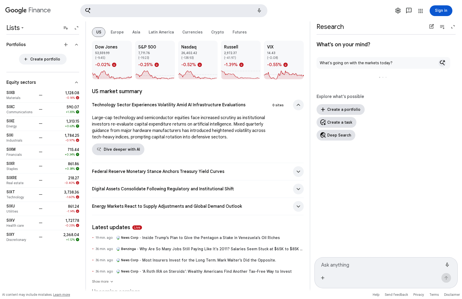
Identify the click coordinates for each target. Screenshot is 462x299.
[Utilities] (21, 209)
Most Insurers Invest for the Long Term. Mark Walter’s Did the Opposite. (209, 260)
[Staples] (21, 166)
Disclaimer (452, 295)
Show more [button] (103, 281)
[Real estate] (21, 180)
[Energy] (21, 124)
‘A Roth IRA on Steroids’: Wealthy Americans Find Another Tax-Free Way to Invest (217, 271)
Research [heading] (330, 27)
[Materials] (21, 95)
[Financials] (21, 152)
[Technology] (21, 195)
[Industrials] (21, 138)
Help (376, 295)
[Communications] (21, 109)
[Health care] (21, 223)
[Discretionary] (21, 237)
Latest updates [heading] (116, 227)
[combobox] (381, 264)
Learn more (61, 295)
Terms (434, 295)
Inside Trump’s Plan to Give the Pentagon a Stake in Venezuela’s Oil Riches (211, 237)
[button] (173, 10)
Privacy (418, 295)
